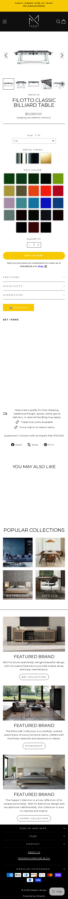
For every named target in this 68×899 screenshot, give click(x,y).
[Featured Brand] (34, 634)
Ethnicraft (34, 746)
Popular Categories (33, 869)
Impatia (34, 94)
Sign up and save (33, 828)
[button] (8, 84)
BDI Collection (34, 677)
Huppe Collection (34, 818)
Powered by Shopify (34, 896)
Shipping (21, 117)
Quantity (34, 239)
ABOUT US (34, 852)
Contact (33, 844)
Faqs (33, 836)
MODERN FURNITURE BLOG (34, 858)
